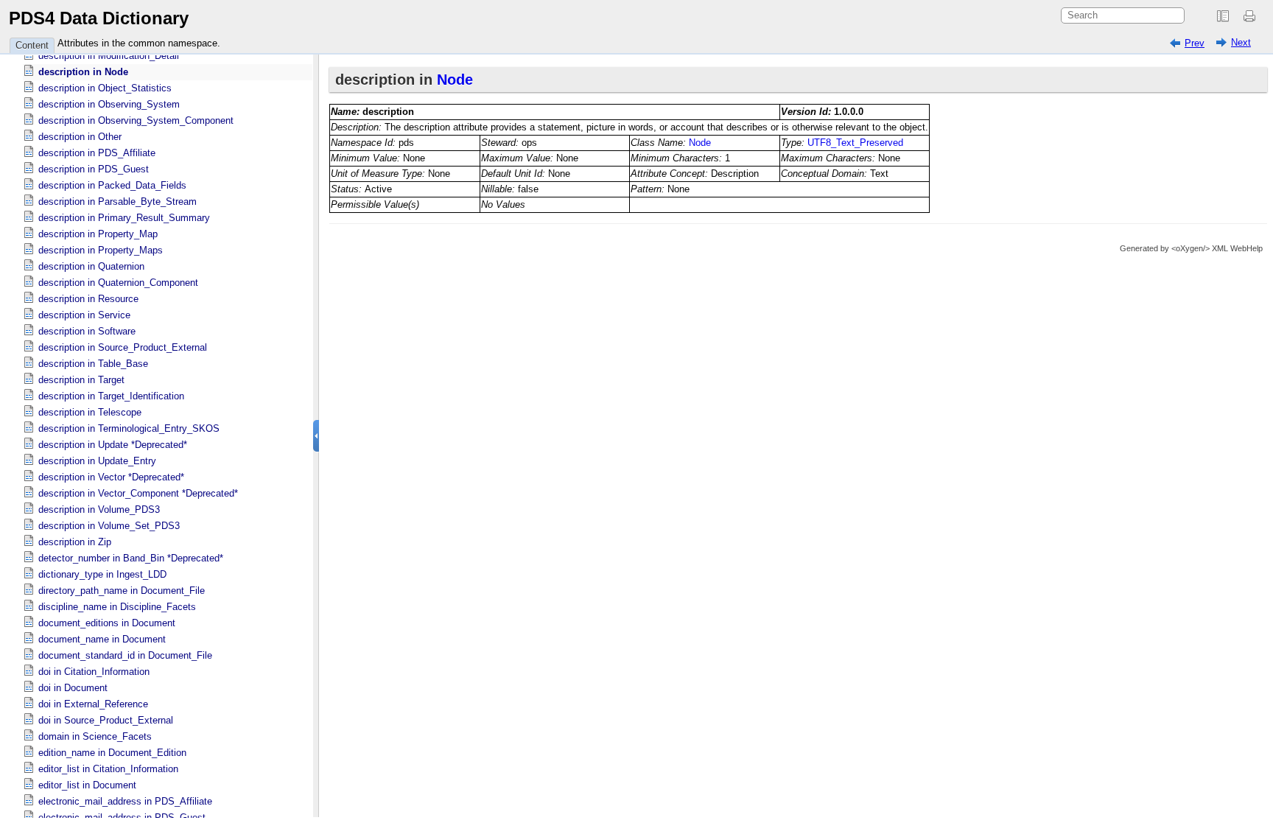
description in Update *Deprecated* (112, 444)
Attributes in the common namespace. (138, 43)
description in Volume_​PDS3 (99, 509)
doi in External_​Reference (93, 704)
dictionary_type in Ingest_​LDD (102, 574)
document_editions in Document (106, 622)
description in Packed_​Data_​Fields (112, 185)
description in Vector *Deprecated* (111, 477)
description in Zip (74, 541)
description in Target (81, 379)
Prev (1194, 43)
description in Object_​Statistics (105, 88)
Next (1241, 42)
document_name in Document (102, 639)
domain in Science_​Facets (95, 736)
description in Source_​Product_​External (122, 347)
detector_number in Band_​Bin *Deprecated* (130, 558)
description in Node (83, 71)
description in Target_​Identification (111, 396)
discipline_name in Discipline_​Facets (117, 606)
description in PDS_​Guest (93, 169)
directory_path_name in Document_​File (121, 590)
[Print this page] (1252, 16)
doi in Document (73, 687)
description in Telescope (89, 412)
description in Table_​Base (93, 363)
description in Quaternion (91, 266)
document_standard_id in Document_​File (125, 655)
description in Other (80, 136)
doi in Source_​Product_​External (105, 720)
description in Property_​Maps (100, 250)
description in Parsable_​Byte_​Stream (117, 201)
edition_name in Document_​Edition (112, 752)
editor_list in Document (87, 785)
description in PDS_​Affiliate (96, 152)
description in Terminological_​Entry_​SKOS (129, 428)
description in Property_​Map (98, 233)
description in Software (87, 331)
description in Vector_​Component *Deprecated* (138, 493)
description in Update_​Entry (97, 460)
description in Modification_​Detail (108, 55)
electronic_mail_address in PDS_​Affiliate (125, 801)
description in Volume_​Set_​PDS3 (109, 525)
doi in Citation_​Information (94, 671)
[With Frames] (1223, 16)
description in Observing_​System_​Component (136, 120)
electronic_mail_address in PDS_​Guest (122, 817)
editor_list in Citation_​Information (108, 768)
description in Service (84, 315)
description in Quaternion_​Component (118, 282)
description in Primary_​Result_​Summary (124, 217)
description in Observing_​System (109, 104)
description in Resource (88, 298)
